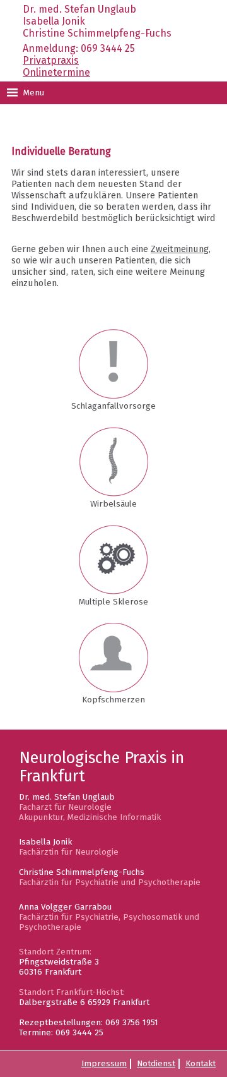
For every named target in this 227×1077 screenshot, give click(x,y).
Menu (32, 93)
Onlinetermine (56, 72)
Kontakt (200, 1064)
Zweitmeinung (180, 249)
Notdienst (156, 1064)
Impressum (104, 1064)
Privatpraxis (51, 60)
